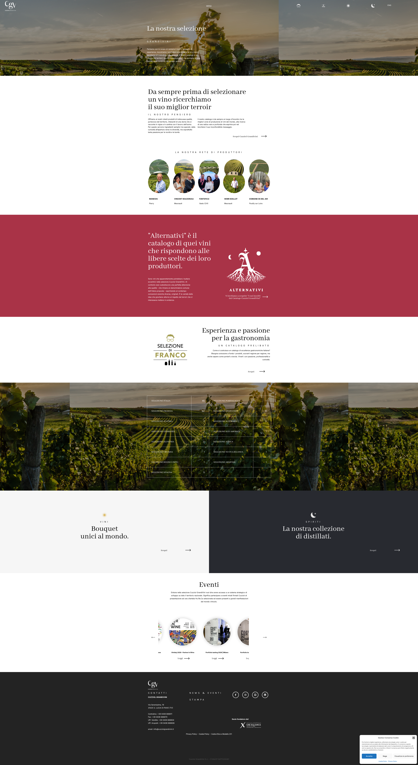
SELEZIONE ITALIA (160, 400)
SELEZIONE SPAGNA (161, 472)
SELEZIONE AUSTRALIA (225, 421)
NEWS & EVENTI (205, 693)
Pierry (151, 203)
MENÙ (209, 6)
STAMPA (197, 699)
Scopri (251, 371)
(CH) (206, 203)
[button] (414, 738)
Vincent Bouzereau (184, 199)
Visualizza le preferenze (404, 756)
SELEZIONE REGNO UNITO (164, 462)
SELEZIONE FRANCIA (162, 411)
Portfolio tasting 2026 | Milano (174, 652)
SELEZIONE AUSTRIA (162, 421)
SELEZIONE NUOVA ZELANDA (228, 452)
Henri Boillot (231, 199)
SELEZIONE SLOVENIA (162, 441)
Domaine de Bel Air (258, 199)
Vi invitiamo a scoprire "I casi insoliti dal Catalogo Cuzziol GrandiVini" (242, 297)
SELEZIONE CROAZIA (162, 452)
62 (203, 411)
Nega (385, 756)
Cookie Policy (383, 761)
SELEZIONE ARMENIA (224, 462)
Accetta (369, 756)
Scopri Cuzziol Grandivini (245, 136)
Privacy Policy (392, 761)
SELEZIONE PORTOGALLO (226, 400)
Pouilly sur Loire (256, 203)
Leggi (172, 658)
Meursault (178, 203)
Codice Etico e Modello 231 (221, 734)
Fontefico (204, 199)
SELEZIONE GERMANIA (163, 431)
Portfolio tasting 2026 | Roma (209, 652)
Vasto (201, 203)
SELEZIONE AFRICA (223, 441)
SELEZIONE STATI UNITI (225, 411)
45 (203, 400)
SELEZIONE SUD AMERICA (226, 431)
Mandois (153, 199)
